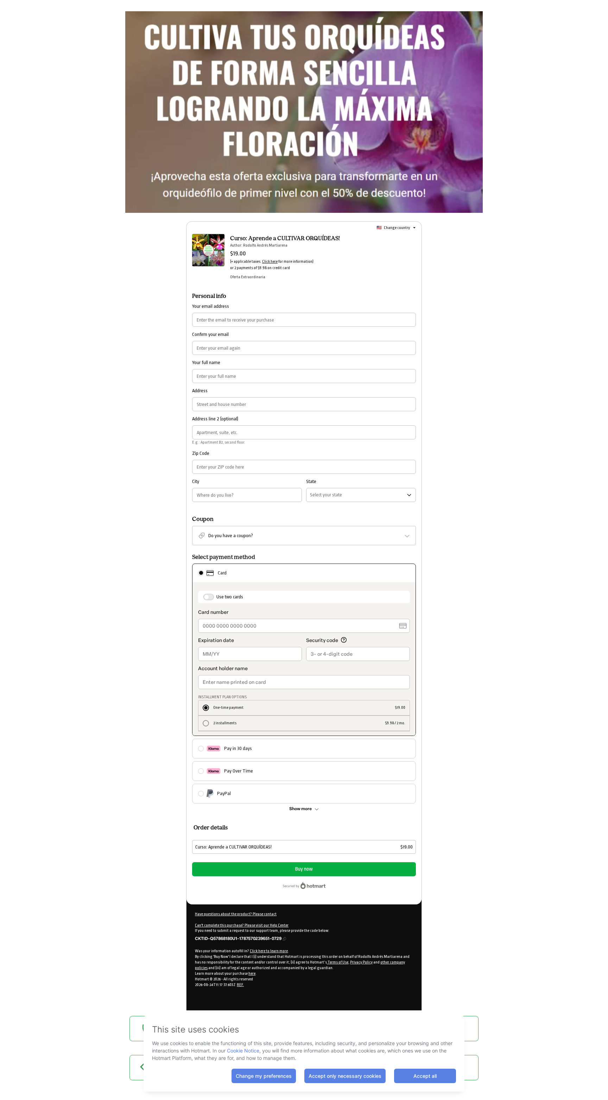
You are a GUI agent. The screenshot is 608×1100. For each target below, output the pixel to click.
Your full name (206, 362)
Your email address (210, 306)
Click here (270, 261)
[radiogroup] (304, 683)
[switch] (209, 597)
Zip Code (200, 453)
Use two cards (229, 596)
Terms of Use (337, 962)
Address (200, 390)
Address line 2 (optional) (215, 418)
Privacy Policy (361, 962)
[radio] (201, 573)
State (311, 481)
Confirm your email (210, 334)
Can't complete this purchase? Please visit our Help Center (242, 925)
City (195, 481)
